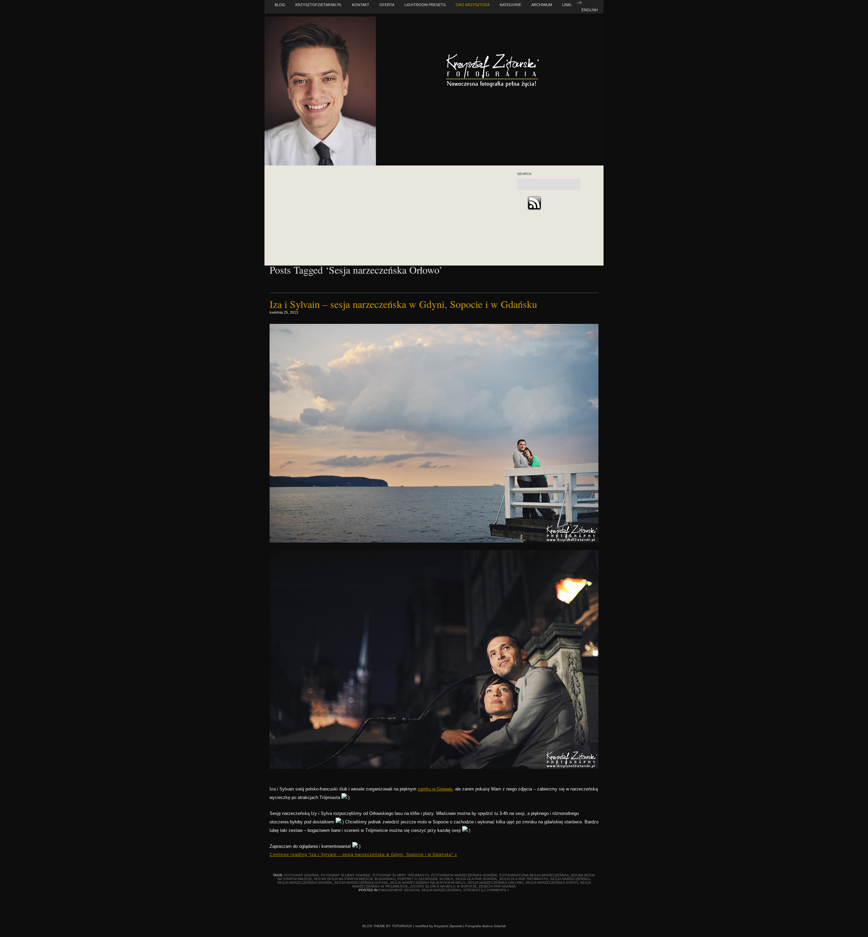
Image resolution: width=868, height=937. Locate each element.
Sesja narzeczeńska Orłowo (496, 882)
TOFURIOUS (402, 926)
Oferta (386, 5)
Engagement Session (398, 890)
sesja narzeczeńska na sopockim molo (428, 882)
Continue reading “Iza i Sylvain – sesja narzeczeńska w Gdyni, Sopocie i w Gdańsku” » (363, 854)
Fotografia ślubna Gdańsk (485, 926)
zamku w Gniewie (435, 789)
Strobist (471, 890)
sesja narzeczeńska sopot (552, 882)
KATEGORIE (510, 5)
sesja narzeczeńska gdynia (361, 882)
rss (534, 203)
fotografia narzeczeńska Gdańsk (464, 875)
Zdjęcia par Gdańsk (497, 886)
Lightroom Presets (425, 5)
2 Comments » (496, 890)
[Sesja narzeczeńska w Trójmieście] (434, 541)
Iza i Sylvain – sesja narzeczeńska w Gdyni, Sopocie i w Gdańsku (403, 304)
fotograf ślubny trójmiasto (400, 875)
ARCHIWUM (541, 5)
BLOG (280, 5)
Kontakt (360, 5)
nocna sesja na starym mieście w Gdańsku (354, 879)
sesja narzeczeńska (570, 879)
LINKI (566, 5)
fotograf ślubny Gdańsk (345, 875)
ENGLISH (589, 10)
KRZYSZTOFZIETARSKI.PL (318, 5)
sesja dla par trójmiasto (523, 879)
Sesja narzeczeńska (441, 890)
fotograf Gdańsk (301, 875)
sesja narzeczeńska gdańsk (304, 882)
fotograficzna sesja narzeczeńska (534, 875)
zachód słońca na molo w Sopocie (443, 886)
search (524, 174)
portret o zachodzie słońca (425, 879)
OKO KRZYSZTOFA (473, 5)
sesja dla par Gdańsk (476, 879)
